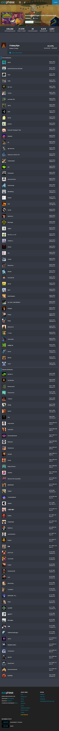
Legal (22, 705)
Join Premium (24, 714)
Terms (22, 712)
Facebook (42, 699)
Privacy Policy (25, 710)
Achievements (29, 22)
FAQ (22, 694)
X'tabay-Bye (14, 45)
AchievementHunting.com (47, 701)
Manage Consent (25, 708)
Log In (55, 2)
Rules (22, 699)
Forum (48, 22)
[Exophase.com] (9, 2)
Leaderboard (37, 22)
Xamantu (9, 700)
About (22, 701)
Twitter (42, 696)
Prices (43, 22)
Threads (42, 694)
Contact (23, 703)
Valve (16, 703)
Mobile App (24, 696)
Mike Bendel (11, 698)
